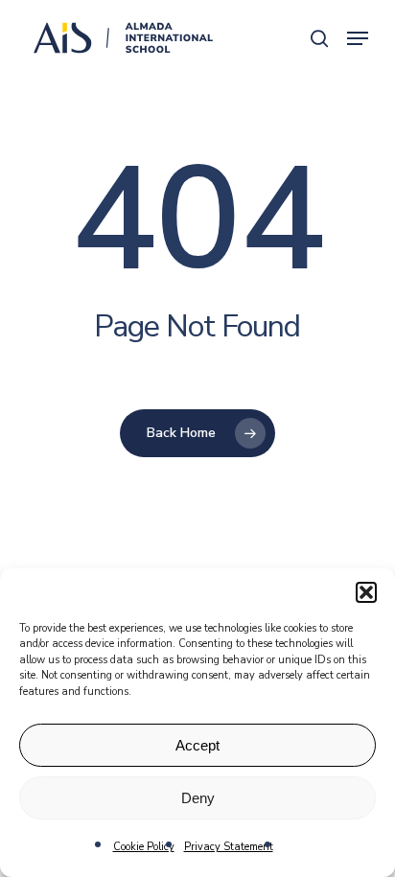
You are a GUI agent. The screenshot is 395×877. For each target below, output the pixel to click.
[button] (366, 592)
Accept (197, 745)
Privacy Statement (228, 847)
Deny (198, 798)
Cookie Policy (143, 847)
